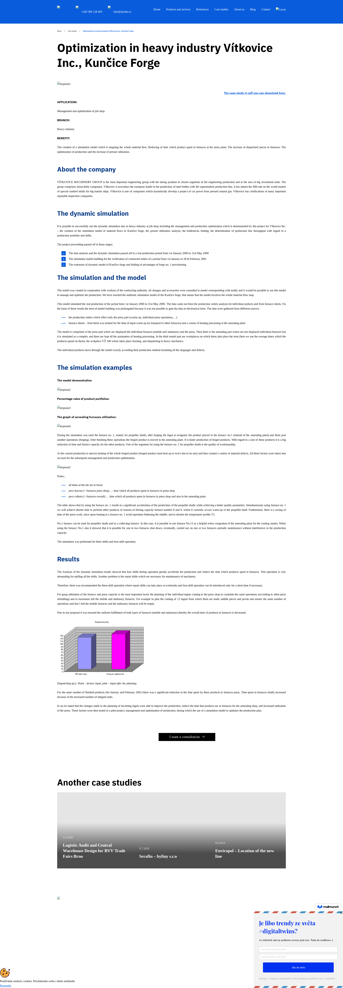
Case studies (221, 9)
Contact (265, 9)
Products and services (178, 9)
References (202, 9)
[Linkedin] (58, 937)
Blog (253, 9)
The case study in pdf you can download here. (255, 93)
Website (243, 958)
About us (239, 9)
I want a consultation (184, 737)
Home (156, 9)
